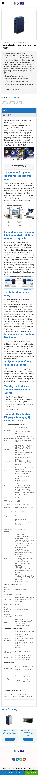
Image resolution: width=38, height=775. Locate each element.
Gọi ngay (33, 772)
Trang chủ (4, 42)
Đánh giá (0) (7, 115)
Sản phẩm (13, 42)
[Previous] (1, 728)
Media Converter (23, 42)
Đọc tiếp (11, 739)
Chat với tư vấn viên (13, 772)
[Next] (37, 728)
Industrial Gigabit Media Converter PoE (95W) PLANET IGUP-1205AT (10, 732)
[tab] (19, 110)
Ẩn (24, 166)
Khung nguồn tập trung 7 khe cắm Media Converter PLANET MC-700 (28, 733)
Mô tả (5, 110)
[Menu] (3, 3)
